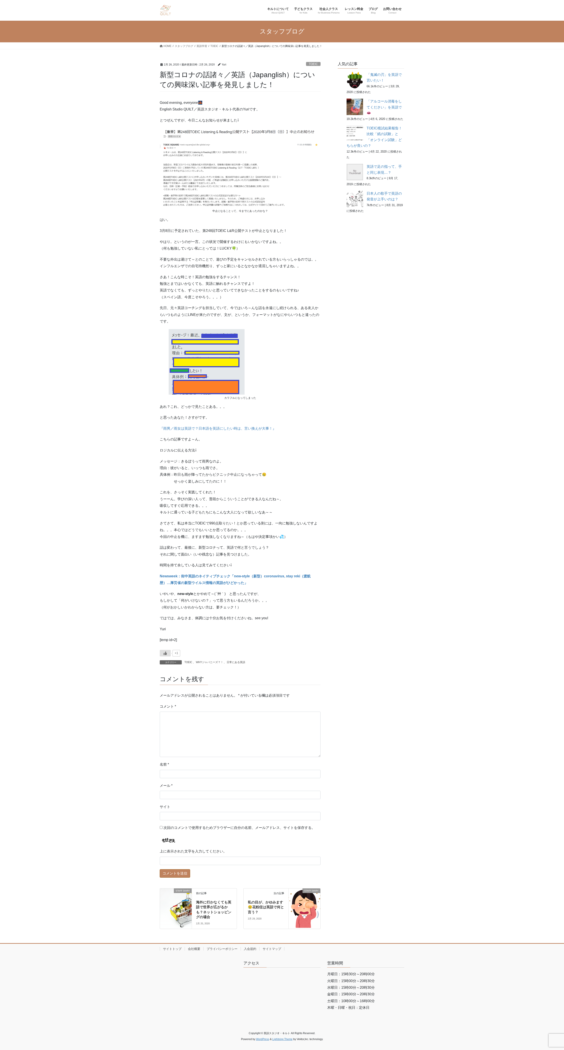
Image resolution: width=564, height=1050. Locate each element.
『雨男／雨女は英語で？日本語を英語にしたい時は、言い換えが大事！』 (218, 428)
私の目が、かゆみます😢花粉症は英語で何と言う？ (266, 907)
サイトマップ (272, 949)
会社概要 (194, 949)
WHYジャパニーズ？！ (209, 662)
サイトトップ (172, 949)
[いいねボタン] (165, 653)
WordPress (262, 1039)
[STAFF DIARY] (176, 899)
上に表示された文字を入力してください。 (193, 851)
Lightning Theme (282, 1039)
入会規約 (250, 949)
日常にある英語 (236, 662)
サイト (165, 807)
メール (166, 785)
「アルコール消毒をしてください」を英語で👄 (384, 107)
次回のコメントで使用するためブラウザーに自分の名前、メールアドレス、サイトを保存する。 (239, 828)
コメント (168, 706)
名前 (164, 764)
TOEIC (313, 64)
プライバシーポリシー (222, 949)
